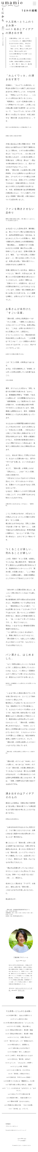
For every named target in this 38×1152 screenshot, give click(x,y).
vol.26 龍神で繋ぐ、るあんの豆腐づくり (19, 1015)
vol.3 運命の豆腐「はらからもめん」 (19, 1101)
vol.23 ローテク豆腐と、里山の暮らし (19, 1026)
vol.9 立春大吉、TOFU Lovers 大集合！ (19, 1077)
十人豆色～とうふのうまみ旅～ (2, 38)
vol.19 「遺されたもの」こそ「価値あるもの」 (19, 1041)
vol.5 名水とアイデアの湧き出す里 (19, 1094)
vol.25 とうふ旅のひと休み (19, 1019)
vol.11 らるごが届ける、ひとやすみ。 (19, 1070)
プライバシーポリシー (12, 1126)
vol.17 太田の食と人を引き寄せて (19, 1048)
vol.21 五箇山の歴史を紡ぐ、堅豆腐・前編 (19, 1033)
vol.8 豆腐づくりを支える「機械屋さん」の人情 (19, 1081)
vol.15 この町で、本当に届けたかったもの (19, 1055)
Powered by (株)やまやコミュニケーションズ (16, 1130)
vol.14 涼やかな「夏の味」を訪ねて (19, 1059)
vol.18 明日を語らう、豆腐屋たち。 (19, 1044)
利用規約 (8, 1124)
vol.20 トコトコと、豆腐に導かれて (19, 1037)
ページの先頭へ (22, 1140)
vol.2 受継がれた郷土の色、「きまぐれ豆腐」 (19, 1105)
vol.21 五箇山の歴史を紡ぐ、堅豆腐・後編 (19, 1030)
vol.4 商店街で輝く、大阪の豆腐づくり (19, 1098)
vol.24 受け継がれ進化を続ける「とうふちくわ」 (19, 1023)
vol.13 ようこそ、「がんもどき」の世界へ (19, 1063)
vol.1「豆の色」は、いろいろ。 (19, 1108)
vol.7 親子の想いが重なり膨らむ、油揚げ (19, 1084)
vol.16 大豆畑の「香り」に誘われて (19, 1052)
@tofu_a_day (21, 990)
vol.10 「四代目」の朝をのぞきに (19, 1073)
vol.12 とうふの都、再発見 (19, 1066)
